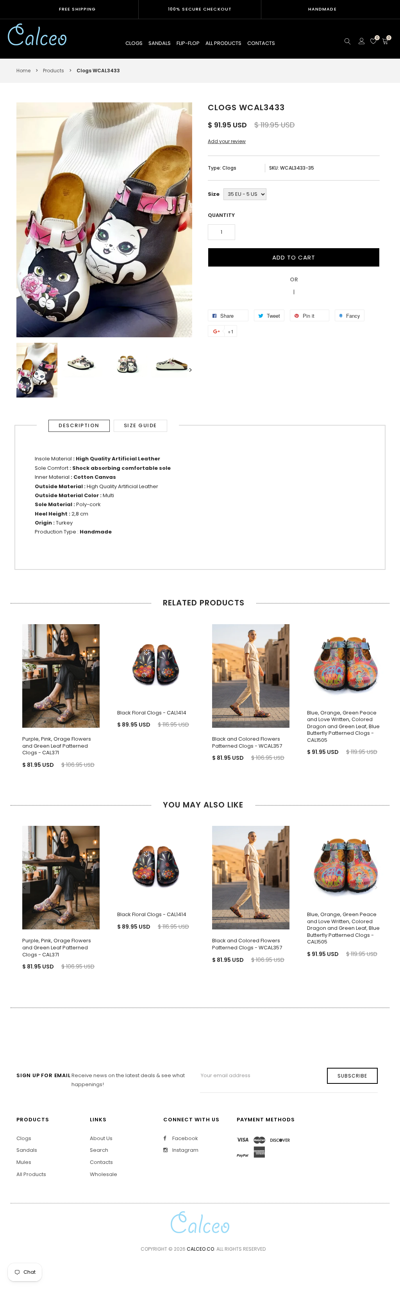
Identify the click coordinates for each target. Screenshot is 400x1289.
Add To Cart (293, 257)
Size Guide (140, 425)
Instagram (184, 1150)
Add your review (227, 141)
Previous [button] (18, 370)
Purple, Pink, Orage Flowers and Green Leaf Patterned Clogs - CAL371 (56, 745)
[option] (36, 370)
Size (214, 194)
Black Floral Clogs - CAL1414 (151, 712)
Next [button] (190, 370)
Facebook (184, 1138)
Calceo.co (200, 1249)
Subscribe (352, 1075)
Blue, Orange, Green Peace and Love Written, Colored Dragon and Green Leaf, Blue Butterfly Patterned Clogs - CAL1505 (343, 726)
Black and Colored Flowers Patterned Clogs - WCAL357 (247, 742)
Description (79, 425)
